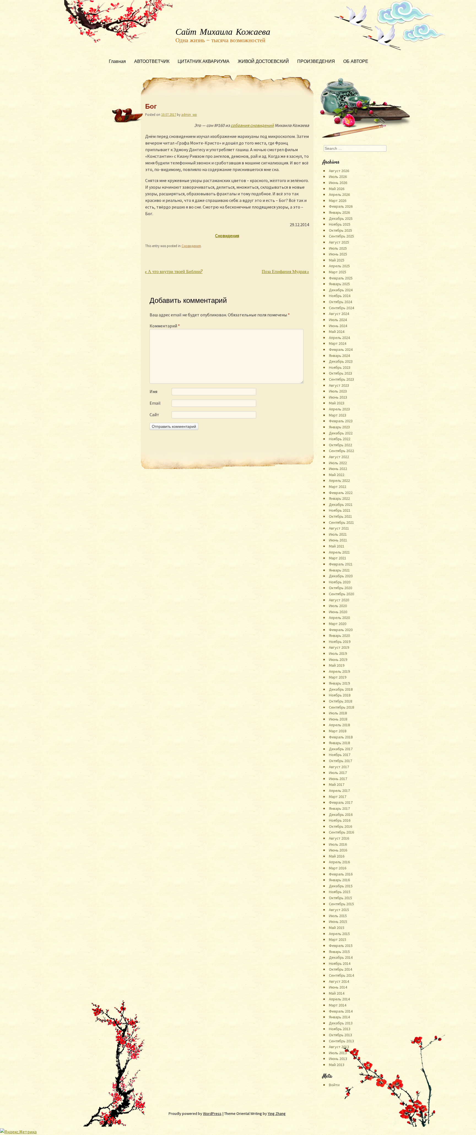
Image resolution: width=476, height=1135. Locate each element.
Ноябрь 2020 (339, 581)
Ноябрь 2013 (339, 1028)
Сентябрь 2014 (341, 975)
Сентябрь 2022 (341, 450)
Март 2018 (337, 730)
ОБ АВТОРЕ (355, 62)
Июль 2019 (338, 653)
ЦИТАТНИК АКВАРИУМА (203, 62)
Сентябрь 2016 (341, 832)
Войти (334, 1084)
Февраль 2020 (341, 629)
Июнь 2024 (338, 325)
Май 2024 (336, 331)
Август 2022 (339, 456)
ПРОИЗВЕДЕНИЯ (316, 62)
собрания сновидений (252, 125)
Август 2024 (339, 313)
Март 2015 (337, 939)
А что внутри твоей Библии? (173, 272)
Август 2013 (339, 1046)
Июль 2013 (338, 1052)
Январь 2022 (339, 498)
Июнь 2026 (338, 182)
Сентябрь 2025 (341, 236)
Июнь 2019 (338, 659)
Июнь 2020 (338, 611)
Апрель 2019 (339, 671)
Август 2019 (339, 647)
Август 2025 (339, 242)
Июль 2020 (338, 605)
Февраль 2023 (341, 420)
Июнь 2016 (338, 850)
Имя (153, 391)
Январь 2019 (339, 683)
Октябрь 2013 (340, 1034)
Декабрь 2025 (341, 218)
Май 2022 (336, 474)
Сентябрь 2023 (341, 379)
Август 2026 (339, 170)
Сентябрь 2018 (341, 707)
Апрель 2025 (339, 265)
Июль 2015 (338, 915)
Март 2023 (337, 415)
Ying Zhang (277, 1113)
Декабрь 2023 (341, 361)
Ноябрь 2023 (339, 367)
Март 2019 (337, 677)
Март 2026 (337, 200)
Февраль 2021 (341, 564)
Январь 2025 (339, 283)
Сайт (154, 414)
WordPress (212, 1113)
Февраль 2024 (341, 349)
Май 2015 (336, 927)
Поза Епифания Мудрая (285, 272)
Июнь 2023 (338, 397)
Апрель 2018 (339, 724)
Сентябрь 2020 (341, 593)
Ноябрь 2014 (339, 963)
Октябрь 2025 (340, 230)
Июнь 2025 (338, 254)
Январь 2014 (339, 1016)
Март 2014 (337, 1005)
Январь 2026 (339, 212)
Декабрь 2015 (341, 885)
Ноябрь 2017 (339, 754)
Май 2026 (336, 188)
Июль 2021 (338, 534)
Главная (117, 62)
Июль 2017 (338, 772)
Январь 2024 (339, 355)
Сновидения (191, 246)
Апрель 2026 (339, 194)
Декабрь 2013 (341, 1023)
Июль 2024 (338, 319)
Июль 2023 (338, 391)
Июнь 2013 (338, 1058)
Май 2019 (336, 665)
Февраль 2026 (341, 206)
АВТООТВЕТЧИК (151, 62)
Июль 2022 (338, 462)
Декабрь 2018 (341, 689)
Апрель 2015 (339, 933)
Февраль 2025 (341, 278)
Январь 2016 (339, 879)
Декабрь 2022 (341, 433)
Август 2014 (339, 981)
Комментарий (165, 326)
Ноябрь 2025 (339, 224)
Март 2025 (337, 271)
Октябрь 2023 (340, 373)
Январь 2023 (339, 426)
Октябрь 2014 (340, 969)
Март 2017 (337, 796)
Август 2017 (339, 766)
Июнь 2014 (338, 987)
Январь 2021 (339, 570)
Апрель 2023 (339, 409)
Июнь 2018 (338, 719)
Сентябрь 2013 (341, 1040)
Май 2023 (336, 402)
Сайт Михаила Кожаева (222, 32)
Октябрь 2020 (340, 587)
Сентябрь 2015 (341, 903)
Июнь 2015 (338, 921)
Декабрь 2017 (341, 748)
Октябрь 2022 (340, 444)
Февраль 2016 (341, 874)
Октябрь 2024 (340, 301)
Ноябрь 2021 (339, 510)
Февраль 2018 (341, 737)
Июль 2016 (338, 844)
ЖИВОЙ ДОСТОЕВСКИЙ (263, 62)
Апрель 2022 (339, 480)
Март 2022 (337, 486)
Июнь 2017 (338, 778)
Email (155, 403)
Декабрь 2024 (341, 289)
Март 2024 (337, 343)
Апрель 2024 (339, 337)
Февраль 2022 (341, 492)
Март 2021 (337, 558)
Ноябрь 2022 (339, 438)
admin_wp (189, 114)
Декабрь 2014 (341, 957)
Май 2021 (336, 546)
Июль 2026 (338, 176)
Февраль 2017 (341, 802)
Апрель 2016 (339, 861)
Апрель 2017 (339, 790)
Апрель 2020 (339, 617)
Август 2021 (339, 528)
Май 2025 (336, 260)
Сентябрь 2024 (341, 307)
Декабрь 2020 (341, 575)
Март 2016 (337, 868)
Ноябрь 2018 (339, 695)
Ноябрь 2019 (339, 641)
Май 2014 (336, 993)
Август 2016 (339, 838)
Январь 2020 (339, 635)
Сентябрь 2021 (341, 522)
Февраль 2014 (341, 1011)
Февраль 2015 (341, 945)
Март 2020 (337, 623)
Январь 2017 (339, 808)
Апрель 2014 (339, 999)
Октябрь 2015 (340, 897)
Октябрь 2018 (340, 701)
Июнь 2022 (338, 468)
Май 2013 (336, 1064)
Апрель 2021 (339, 552)
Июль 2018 (338, 713)
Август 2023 (339, 385)
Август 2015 (339, 909)
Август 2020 (339, 599)
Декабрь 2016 (341, 814)
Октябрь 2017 (340, 760)
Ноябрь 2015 (339, 891)
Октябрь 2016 (340, 826)
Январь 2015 (339, 951)
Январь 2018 (339, 742)
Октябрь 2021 (340, 516)
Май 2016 (336, 856)
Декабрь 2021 (341, 504)
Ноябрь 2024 (339, 295)
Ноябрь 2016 (339, 820)
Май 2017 (336, 784)
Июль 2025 (338, 248)
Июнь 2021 (338, 540)
